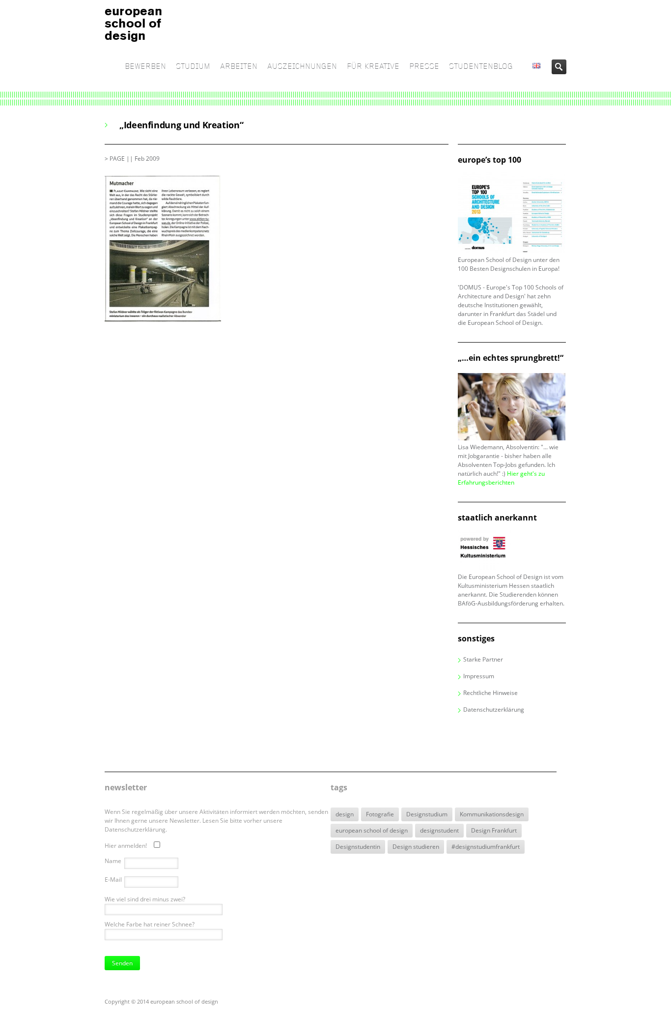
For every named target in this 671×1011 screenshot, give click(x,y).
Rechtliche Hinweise (490, 693)
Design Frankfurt (494, 830)
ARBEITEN (238, 66)
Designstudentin (358, 846)
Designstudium (426, 814)
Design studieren (415, 846)
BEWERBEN (145, 66)
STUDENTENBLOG (481, 66)
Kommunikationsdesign (492, 814)
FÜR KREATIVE (373, 66)
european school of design (372, 830)
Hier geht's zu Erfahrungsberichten (501, 478)
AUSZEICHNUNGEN (302, 66)
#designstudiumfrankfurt (485, 846)
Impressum (478, 676)
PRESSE (424, 66)
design (345, 814)
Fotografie (380, 814)
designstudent (439, 830)
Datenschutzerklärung (493, 709)
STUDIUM (193, 66)
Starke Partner (483, 659)
